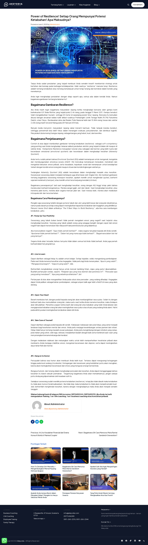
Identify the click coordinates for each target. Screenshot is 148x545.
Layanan (70, 5)
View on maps (39, 518)
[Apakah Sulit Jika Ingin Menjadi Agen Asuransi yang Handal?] (103, 463)
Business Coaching (10, 513)
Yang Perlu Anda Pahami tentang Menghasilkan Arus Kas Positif (102, 494)
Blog (96, 5)
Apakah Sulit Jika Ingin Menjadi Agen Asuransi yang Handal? (103, 467)
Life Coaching (8, 516)
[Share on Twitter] (37, 422)
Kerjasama (105, 509)
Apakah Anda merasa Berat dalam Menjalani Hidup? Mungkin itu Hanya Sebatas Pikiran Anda (44, 495)
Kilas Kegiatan (84, 5)
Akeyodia (20, 541)
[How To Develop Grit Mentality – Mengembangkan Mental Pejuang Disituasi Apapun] (46, 463)
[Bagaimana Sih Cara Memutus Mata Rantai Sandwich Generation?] (75, 463)
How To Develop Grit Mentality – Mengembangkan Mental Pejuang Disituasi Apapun (43, 468)
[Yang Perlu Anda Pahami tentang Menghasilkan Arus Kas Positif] (103, 489)
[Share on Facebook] (33, 422)
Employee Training (10, 519)
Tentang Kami (56, 5)
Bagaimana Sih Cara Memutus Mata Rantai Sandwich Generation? (73, 468)
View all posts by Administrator (56, 409)
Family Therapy (9, 522)
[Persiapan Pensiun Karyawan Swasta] (75, 489)
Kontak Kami (137, 5)
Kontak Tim (105, 522)
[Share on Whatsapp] (41, 422)
